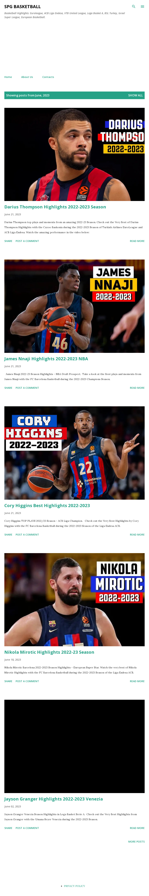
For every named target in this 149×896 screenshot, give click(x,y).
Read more (137, 241)
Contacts (48, 77)
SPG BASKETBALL (22, 6)
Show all (135, 95)
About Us (27, 77)
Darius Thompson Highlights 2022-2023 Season (55, 207)
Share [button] (8, 241)
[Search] (134, 6)
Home (8, 77)
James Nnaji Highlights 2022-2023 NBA (46, 359)
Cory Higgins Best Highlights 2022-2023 (47, 505)
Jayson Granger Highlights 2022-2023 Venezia (53, 799)
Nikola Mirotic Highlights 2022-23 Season (49, 652)
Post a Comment (27, 241)
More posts (136, 841)
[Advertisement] (74, 47)
